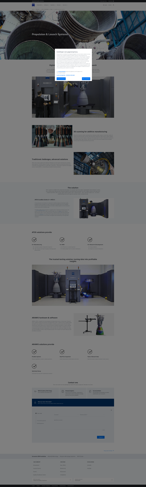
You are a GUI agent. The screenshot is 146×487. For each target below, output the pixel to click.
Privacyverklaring (62, 71)
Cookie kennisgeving (61, 75)
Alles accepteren (86, 78)
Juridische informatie (70, 75)
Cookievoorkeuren (61, 78)
